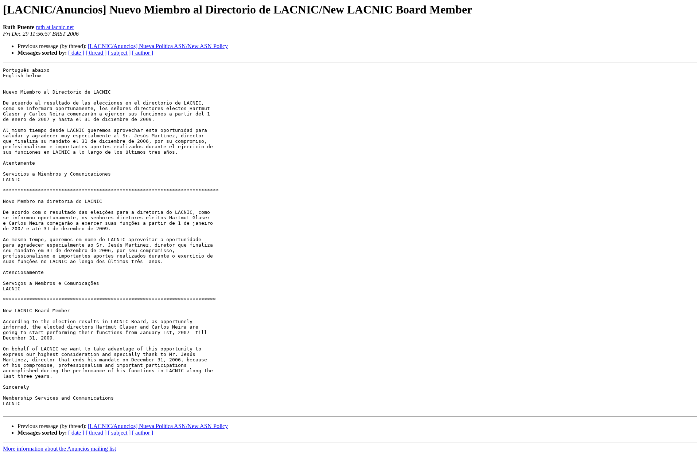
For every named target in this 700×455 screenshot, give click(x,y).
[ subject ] (119, 53)
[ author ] (142, 53)
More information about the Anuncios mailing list (59, 449)
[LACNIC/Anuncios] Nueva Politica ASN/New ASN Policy (158, 46)
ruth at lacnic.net (55, 27)
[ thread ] (96, 53)
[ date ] (76, 53)
